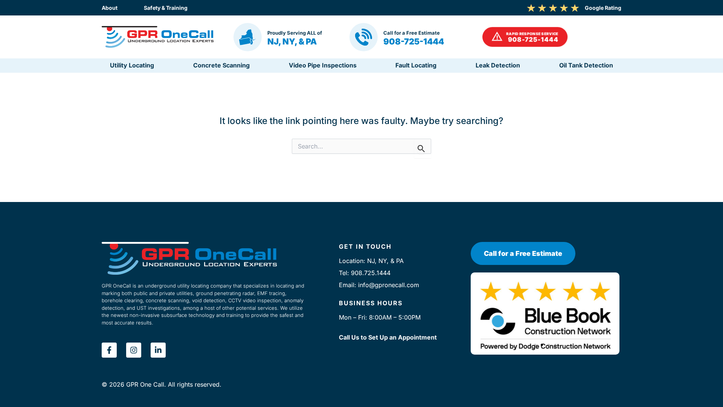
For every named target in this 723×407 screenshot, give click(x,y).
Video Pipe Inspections (323, 65)
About (109, 8)
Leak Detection (498, 65)
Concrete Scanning (221, 65)
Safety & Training (166, 8)
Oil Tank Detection (586, 65)
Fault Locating (415, 65)
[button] (524, 37)
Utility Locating (132, 65)
